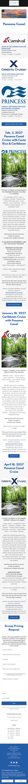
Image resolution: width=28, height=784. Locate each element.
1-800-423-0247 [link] (14, 720)
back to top (14, 455)
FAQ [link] (14, 751)
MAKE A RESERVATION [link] (14, 748)
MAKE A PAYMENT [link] (14, 746)
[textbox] (14, 649)
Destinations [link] (14, 750)
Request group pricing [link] (14, 753)
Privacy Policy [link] (23, 707)
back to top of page (14, 304)
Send (14, 703)
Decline (7, 780)
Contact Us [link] (14, 756)
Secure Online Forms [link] (14, 757)
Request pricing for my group (14, 124)
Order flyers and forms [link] (14, 754)
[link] (14, 3)
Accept (20, 780)
